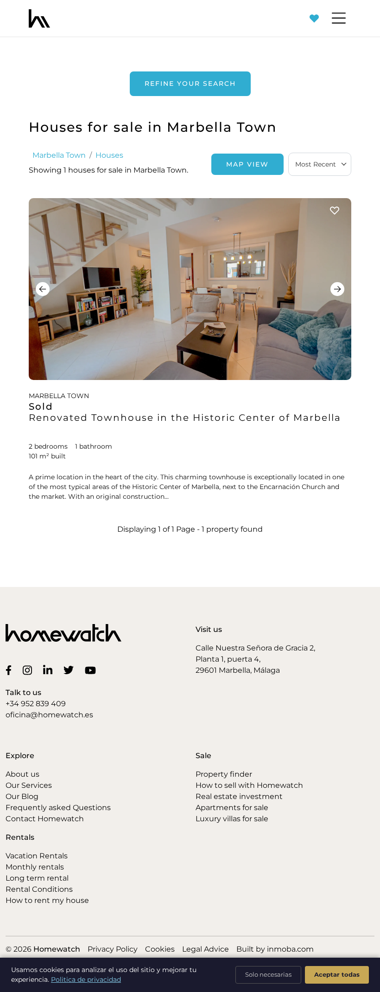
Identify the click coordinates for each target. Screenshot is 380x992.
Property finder (224, 774)
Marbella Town (59, 155)
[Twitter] (70, 670)
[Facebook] (10, 670)
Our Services (29, 785)
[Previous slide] (43, 289)
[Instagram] (29, 669)
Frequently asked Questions (58, 807)
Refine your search (190, 83)
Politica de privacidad (86, 979)
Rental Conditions (39, 889)
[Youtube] (92, 670)
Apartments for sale (232, 807)
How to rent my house (47, 900)
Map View (247, 164)
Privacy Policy (113, 949)
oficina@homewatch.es (49, 714)
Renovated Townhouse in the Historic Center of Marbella (185, 417)
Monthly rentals (35, 867)
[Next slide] (337, 289)
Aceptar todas (337, 974)
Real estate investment (239, 796)
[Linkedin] (49, 669)
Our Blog (22, 796)
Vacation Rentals (37, 855)
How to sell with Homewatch (249, 785)
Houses (109, 155)
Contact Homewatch (45, 818)
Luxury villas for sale (232, 818)
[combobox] (319, 164)
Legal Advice (205, 949)
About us (22, 774)
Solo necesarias (268, 974)
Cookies (160, 949)
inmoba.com (290, 949)
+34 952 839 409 (36, 703)
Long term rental (37, 878)
